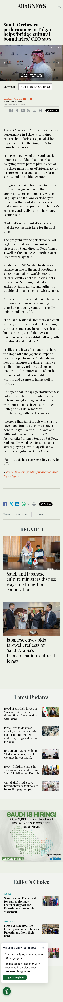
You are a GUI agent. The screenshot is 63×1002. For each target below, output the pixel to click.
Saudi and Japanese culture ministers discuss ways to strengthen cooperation (31, 582)
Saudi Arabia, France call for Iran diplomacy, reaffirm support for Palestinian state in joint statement (20, 905)
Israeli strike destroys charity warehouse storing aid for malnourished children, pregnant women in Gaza (21, 734)
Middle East (10, 921)
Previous (4, 63)
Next (59, 63)
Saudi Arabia (22, 514)
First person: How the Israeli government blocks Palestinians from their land (21, 931)
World (7, 894)
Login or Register (15, 977)
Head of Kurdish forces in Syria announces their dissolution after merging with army (20, 714)
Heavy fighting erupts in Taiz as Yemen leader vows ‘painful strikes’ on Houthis (21, 769)
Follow (53, 110)
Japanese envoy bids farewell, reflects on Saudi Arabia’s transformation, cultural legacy (31, 650)
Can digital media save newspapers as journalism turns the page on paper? (21, 786)
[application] (31, 63)
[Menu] (4, 6)
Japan (40, 514)
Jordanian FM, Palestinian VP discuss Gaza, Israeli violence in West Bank (21, 754)
